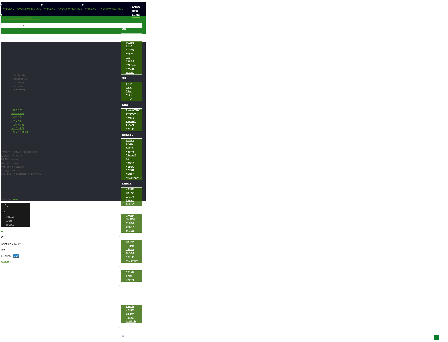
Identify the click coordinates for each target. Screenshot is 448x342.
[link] (24, 26)
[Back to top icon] (436, 337)
